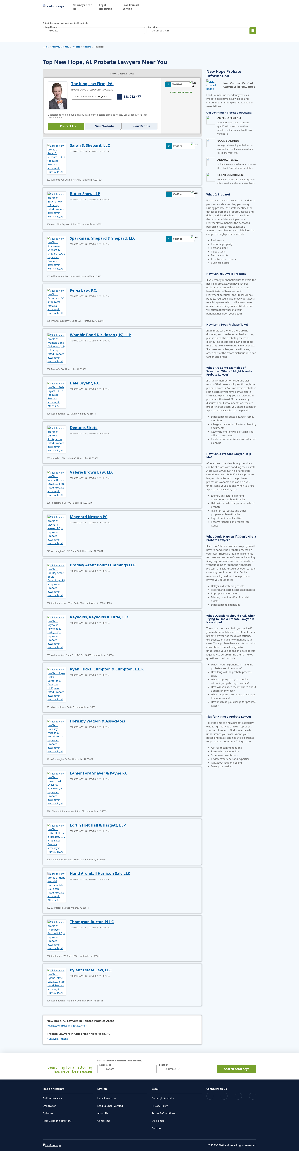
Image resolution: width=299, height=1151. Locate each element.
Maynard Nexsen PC (88, 516)
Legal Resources (105, 6)
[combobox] (94, 30)
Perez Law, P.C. (83, 290)
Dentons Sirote (83, 427)
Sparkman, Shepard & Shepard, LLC (102, 238)
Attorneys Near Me (84, 6)
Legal (155, 1089)
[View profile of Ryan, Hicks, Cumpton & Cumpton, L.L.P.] (56, 684)
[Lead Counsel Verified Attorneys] (213, 85)
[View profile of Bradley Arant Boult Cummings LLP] (56, 580)
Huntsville (52, 1038)
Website (104, 126)
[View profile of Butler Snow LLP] (56, 205)
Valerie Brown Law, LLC (92, 472)
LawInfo (102, 1089)
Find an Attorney (53, 1089)
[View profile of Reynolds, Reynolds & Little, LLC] (56, 632)
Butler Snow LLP (85, 193)
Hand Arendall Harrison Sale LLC (100, 873)
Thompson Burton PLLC (92, 921)
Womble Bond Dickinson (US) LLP (100, 334)
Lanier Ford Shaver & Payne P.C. (99, 773)
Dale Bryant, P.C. (85, 383)
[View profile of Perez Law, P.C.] (56, 301)
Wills (84, 1025)
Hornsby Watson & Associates (97, 721)
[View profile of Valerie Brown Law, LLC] (56, 483)
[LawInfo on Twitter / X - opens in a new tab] (224, 1096)
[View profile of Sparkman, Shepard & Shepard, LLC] (56, 253)
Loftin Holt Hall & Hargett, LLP (98, 825)
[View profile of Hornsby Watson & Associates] (56, 736)
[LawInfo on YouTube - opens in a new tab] (238, 1096)
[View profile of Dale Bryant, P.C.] (56, 394)
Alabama (87, 46)
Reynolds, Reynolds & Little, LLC (99, 617)
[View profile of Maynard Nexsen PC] (56, 530)
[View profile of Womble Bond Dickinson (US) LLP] (56, 348)
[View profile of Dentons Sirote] (56, 439)
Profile (141, 126)
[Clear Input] (142, 30)
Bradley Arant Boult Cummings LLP (102, 564)
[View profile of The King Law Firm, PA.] (57, 95)
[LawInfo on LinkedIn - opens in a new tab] (252, 1096)
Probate (76, 46)
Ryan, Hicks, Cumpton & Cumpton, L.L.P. (107, 669)
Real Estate (53, 1025)
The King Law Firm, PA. (92, 83)
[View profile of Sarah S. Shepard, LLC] (56, 158)
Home (46, 46)
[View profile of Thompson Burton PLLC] (56, 935)
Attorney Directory (60, 46)
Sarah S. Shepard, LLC (90, 145)
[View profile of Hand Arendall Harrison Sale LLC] (56, 886)
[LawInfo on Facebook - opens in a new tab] (209, 1096)
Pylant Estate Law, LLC (91, 969)
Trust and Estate (70, 1025)
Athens (64, 1038)
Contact (68, 126)
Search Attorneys (236, 1069)
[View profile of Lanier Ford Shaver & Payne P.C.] (56, 788)
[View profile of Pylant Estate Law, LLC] (56, 981)
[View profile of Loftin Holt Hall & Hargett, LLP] (56, 838)
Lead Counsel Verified (131, 6)
